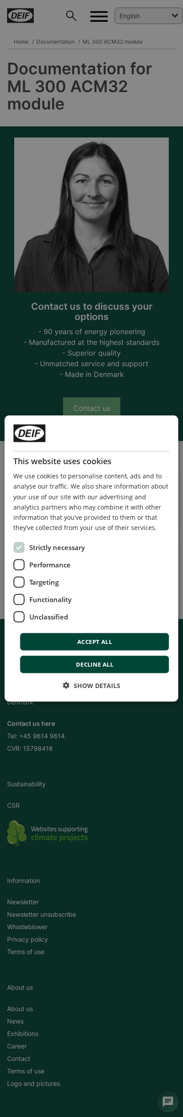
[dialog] (91, 559)
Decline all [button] (94, 664)
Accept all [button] (94, 641)
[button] (91, 685)
